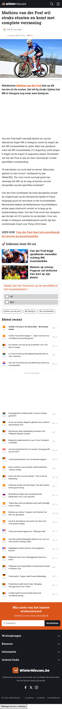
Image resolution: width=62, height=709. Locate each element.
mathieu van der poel (11, 311)
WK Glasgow (30, 311)
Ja (11, 296)
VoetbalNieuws (53, 698)
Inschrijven (52, 623)
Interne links (10, 659)
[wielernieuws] (31, 670)
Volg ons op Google (14, 30)
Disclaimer (29, 698)
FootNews (40, 698)
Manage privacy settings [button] (13, 706)
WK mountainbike (46, 311)
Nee (12, 302)
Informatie (9, 651)
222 (31, 36)
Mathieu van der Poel (29, 85)
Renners (7, 643)
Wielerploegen (11, 635)
